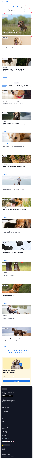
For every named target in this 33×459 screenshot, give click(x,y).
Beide (23, 376)
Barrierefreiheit (4, 448)
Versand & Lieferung (5, 407)
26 (21, 352)
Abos (2, 408)
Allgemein (10, 85)
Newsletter (3, 422)
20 (9, 352)
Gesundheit (26, 85)
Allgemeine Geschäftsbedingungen (6, 450)
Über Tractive (4, 417)
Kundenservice (4, 410)
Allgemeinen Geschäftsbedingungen (21, 383)
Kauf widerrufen (4, 412)
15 (24, 350)
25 (19, 352)
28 (24, 352)
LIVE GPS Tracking (5, 427)
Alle (4, 85)
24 (17, 352)
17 (28, 350)
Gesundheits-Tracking (5, 428)
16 (26, 350)
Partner (3, 420)
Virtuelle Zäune (4, 431)
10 (16, 350)
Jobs (2, 418)
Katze (19, 376)
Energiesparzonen (5, 435)
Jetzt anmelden (16, 381)
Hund (15, 376)
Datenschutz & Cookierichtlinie (6, 453)
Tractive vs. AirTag (5, 434)
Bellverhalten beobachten (6, 429)
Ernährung (18, 85)
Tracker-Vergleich (5, 411)
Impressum (3, 449)
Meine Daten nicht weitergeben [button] (6, 454)
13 (21, 350)
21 (11, 352)
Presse (3, 421)
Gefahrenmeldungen (5, 432)
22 (13, 352)
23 (15, 352)
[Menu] (31, 1)
